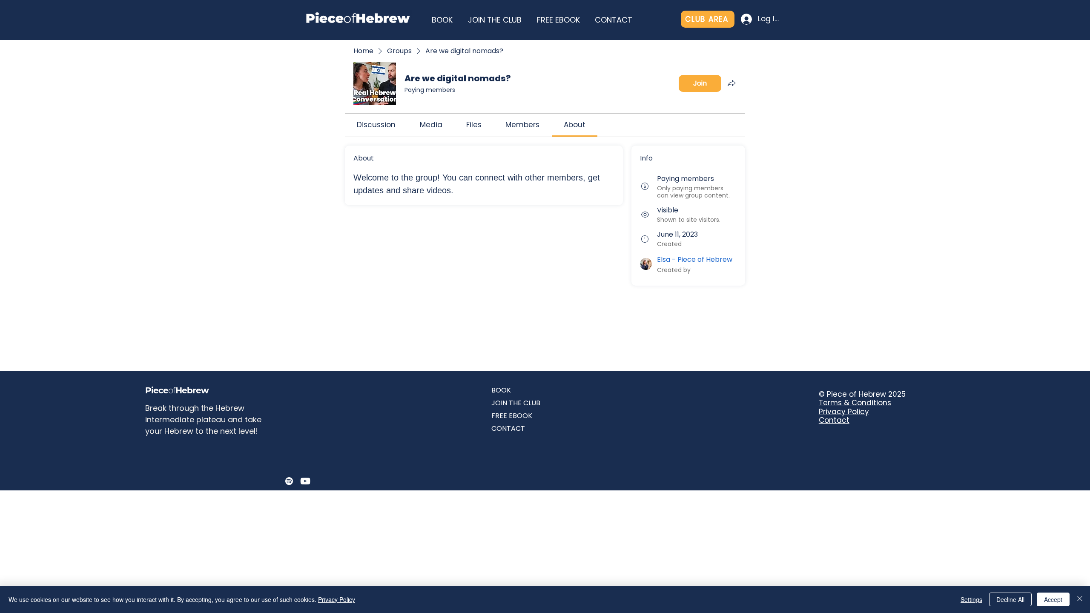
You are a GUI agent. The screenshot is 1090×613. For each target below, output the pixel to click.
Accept (1053, 599)
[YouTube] (305, 481)
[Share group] (731, 83)
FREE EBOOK (511, 416)
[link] (376, 125)
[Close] (1080, 599)
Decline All (1010, 599)
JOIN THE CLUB (515, 403)
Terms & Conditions (855, 403)
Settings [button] (971, 599)
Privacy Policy (844, 412)
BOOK (501, 390)
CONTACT (508, 428)
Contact (834, 420)
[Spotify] (289, 481)
